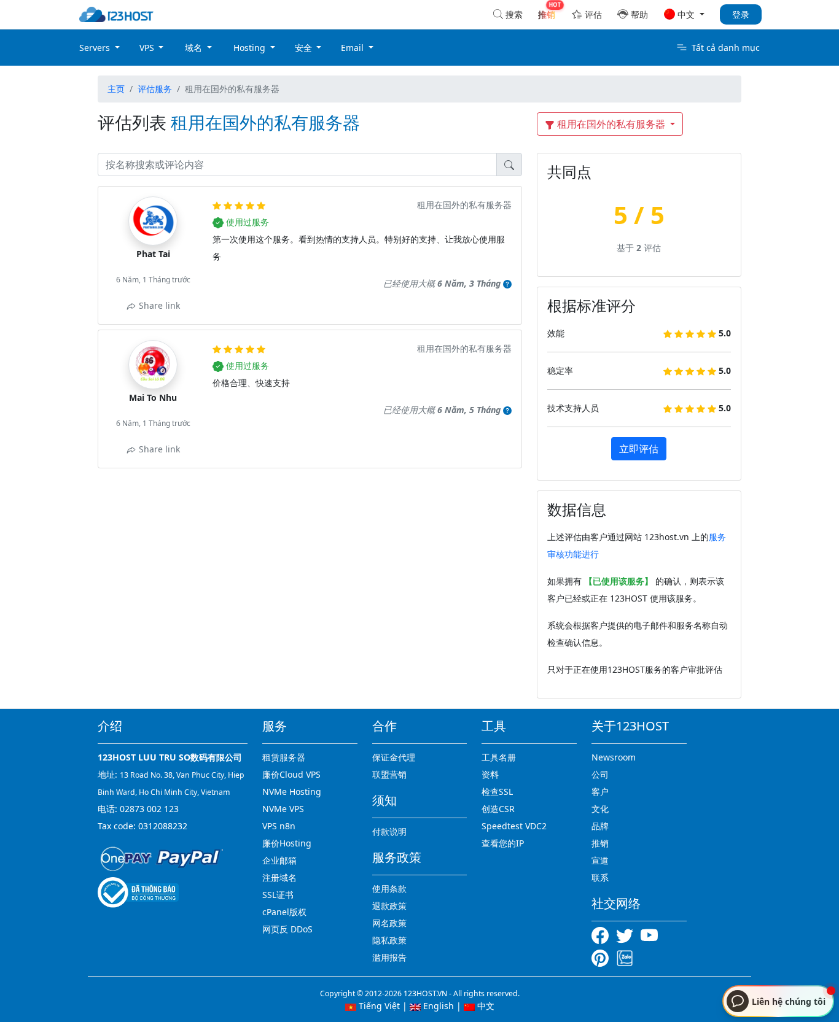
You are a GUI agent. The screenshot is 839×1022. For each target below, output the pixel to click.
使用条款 (389, 888)
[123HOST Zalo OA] (624, 957)
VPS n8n (278, 826)
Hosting (250, 47)
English (437, 1006)
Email (353, 47)
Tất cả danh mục (726, 47)
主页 (116, 89)
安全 (304, 47)
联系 (600, 877)
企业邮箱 (279, 860)
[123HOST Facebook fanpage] (603, 934)
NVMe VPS (283, 809)
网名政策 (389, 923)
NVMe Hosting (291, 791)
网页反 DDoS (287, 929)
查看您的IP (503, 843)
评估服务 (155, 89)
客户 (600, 791)
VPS (148, 47)
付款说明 (389, 831)
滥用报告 (389, 957)
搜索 (514, 14)
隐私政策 (389, 940)
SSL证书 (278, 894)
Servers (95, 47)
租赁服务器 (283, 757)
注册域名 (279, 877)
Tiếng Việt (378, 1006)
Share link (158, 305)
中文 (484, 1006)
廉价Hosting (286, 843)
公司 (600, 774)
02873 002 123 (149, 809)
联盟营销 (389, 774)
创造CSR (498, 809)
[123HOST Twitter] (627, 934)
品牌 (600, 826)
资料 (490, 774)
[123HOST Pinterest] (601, 957)
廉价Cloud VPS (291, 774)
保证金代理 (393, 757)
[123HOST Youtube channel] (652, 934)
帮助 (639, 14)
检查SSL (497, 791)
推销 (600, 843)
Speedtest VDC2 (514, 826)
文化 (600, 809)
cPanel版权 (284, 912)
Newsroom (613, 757)
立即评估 (638, 448)
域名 (195, 47)
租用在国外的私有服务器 (611, 124)
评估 (593, 14)
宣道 (600, 860)
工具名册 (499, 757)
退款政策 (389, 906)
